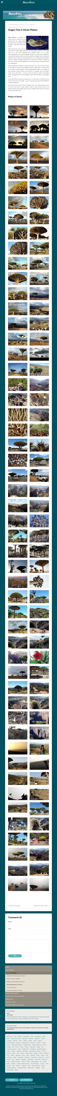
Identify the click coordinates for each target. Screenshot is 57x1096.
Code (21, 938)
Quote (19, 938)
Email (9, 928)
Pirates (8, 1059)
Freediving (33, 1049)
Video (43, 1065)
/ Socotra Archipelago (29, 24)
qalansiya (23, 1059)
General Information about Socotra (16, 975)
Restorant (44, 1059)
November (20, 1057)
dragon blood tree (36, 1044)
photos (47, 1057)
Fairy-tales (32, 1047)
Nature (43, 1055)
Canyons (15, 1040)
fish (42, 1047)
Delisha (40, 1040)
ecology (9, 1047)
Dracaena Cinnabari (17, 1044)
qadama (18, 1059)
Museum (32, 1055)
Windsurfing (10, 1070)
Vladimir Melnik (22, 1067)
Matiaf (12, 1055)
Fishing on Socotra (11, 1049)
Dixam (8, 1044)
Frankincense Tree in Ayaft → (41, 905)
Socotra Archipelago (11, 973)
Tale (14, 1065)
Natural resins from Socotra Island (15, 996)
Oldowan (27, 1057)
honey (13, 1053)
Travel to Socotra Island (12, 993)
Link (23, 938)
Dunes (44, 1044)
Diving (43, 1042)
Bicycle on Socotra (16, 1038)
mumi (23, 1055)
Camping (9, 1040)
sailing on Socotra (15, 1061)
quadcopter (31, 1059)
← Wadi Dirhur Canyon (14, 905)
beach (8, 1038)
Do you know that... (12, 987)
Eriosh (17, 1047)
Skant (8, 1063)
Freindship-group (41, 1049)
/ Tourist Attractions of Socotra (15, 27)
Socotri (42, 1063)
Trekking (24, 1065)
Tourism (18, 1065)
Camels (43, 1038)
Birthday (25, 1038)
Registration (26, 1079)
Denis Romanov (11, 1042)
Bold (10, 938)
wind (43, 1067)
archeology (26, 1036)
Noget (14, 1057)
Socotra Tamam (35, 1063)
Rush (8, 1061)
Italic (11, 938)
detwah (18, 1042)
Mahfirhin (46, 1053)
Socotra (13, 1063)
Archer (32, 1036)
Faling (38, 1047)
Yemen (16, 1070)
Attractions (38, 1036)
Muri (27, 1055)
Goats (8, 1051)
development (25, 1042)
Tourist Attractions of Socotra (14, 984)
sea (41, 1061)
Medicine (18, 1055)
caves (20, 1040)
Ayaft (43, 1036)
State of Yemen (10, 970)
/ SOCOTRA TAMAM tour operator (16, 24)
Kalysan (36, 1053)
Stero (47, 1063)
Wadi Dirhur (31, 1067)
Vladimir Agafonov (11, 1067)
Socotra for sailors (11, 1002)
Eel (13, 1047)
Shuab (44, 1061)
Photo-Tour (41, 1057)
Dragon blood (27, 1044)
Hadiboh (19, 1051)
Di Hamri (32, 1042)
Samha (23, 1061)
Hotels (22, 1053)
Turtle (28, 1065)
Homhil (9, 1053)
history (44, 1051)
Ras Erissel (38, 1059)
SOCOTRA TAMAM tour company (15, 1005)
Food (19, 1049)
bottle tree (37, 1038)
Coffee (25, 1040)
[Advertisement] (25, 900)
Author (10, 921)
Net (47, 1055)
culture (30, 1040)
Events (26, 1047)
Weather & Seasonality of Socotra (15, 981)
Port (13, 1059)
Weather (38, 1067)
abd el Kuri (9, 1036)
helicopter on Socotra (35, 1051)
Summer (9, 1065)
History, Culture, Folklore (13, 978)
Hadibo (13, 1051)
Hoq (18, 1053)
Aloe (15, 1036)
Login (12, 1079)
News (7, 967)
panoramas (34, 1057)
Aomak (19, 1036)
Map (8, 1055)
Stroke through (15, 938)
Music (37, 1055)
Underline (13, 938)
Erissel (21, 1047)
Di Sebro (38, 1042)
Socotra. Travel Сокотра (23, 1063)
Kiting (40, 1053)
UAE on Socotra (36, 1065)
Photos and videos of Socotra (14, 990)
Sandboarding (34, 1061)
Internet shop (28, 1053)
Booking (30, 1038)
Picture (25, 938)
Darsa (34, 1040)
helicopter (25, 1051)
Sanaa (28, 1061)
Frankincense (25, 1049)
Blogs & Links (9, 999)
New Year (9, 1057)
